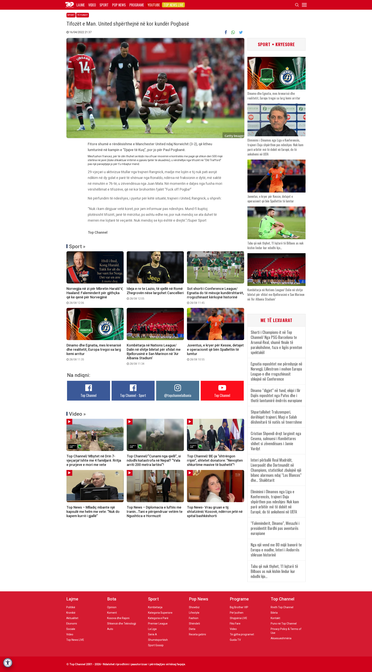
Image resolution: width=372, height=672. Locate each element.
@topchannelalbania (177, 395)
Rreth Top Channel (282, 607)
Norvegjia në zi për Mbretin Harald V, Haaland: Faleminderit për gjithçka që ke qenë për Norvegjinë (94, 295)
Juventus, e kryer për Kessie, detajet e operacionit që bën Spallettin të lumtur (215, 352)
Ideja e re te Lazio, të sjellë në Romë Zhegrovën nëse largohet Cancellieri (155, 293)
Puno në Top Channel (284, 623)
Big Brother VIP (239, 607)
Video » (77, 414)
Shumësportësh (158, 639)
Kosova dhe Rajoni (118, 618)
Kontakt (275, 618)
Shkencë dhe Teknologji (121, 623)
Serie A (152, 634)
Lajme (81, 4)
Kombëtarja (155, 607)
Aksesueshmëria (281, 638)
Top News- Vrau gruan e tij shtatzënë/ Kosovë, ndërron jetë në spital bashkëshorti (215, 511)
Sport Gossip (156, 645)
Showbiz (194, 607)
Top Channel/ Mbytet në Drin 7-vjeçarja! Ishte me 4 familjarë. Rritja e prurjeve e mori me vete (93, 460)
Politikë (70, 607)
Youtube (154, 4)
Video (92, 4)
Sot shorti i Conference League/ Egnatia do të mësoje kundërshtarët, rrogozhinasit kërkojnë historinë (215, 295)
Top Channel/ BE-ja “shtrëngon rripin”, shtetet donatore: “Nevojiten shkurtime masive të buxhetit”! (215, 460)
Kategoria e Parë (158, 618)
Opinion (111, 607)
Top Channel (88, 395)
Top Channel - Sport (133, 395)
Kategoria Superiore (160, 612)
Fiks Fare (235, 623)
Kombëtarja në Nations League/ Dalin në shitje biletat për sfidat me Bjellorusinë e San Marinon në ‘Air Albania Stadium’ (154, 354)
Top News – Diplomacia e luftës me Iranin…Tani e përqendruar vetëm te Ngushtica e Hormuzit (155, 511)
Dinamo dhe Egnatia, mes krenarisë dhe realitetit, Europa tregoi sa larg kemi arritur (93, 352)
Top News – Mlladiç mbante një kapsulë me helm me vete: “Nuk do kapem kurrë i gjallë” (93, 511)
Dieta (192, 629)
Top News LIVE (173, 4)
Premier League (158, 623)
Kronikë (70, 612)
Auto (110, 629)
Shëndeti (194, 623)
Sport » (77, 246)
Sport (104, 4)
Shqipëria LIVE (238, 618)
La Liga (152, 629)
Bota (111, 599)
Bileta (274, 612)
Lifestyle (194, 612)
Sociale (70, 629)
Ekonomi (71, 623)
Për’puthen (236, 612)
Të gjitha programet (242, 634)
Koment (112, 612)
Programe (136, 4)
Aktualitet (72, 618)
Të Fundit (82, 15)
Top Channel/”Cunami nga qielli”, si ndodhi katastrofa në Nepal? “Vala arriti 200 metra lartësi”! (154, 460)
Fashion (193, 618)
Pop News (119, 4)
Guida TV (235, 639)
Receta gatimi (197, 634)
